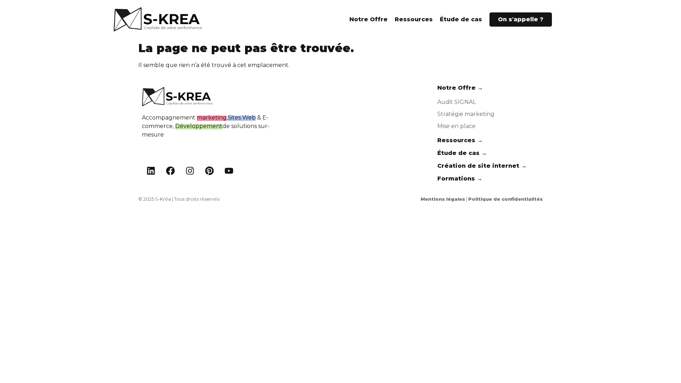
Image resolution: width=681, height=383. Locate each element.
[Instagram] (190, 171)
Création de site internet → (482, 165)
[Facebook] (170, 171)
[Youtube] (229, 171)
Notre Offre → (460, 87)
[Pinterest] (209, 171)
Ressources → (460, 140)
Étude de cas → (462, 153)
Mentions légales (443, 199)
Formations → (459, 178)
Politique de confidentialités (505, 199)
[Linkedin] (151, 171)
